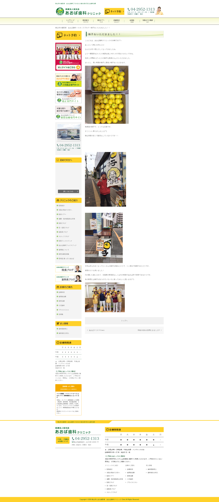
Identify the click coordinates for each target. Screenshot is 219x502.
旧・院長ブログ (64, 228)
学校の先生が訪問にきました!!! (149, 330)
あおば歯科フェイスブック (68, 245)
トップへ (124, 321)
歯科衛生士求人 (64, 333)
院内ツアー (62, 214)
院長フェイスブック (65, 241)
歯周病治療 (62, 296)
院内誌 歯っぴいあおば (66, 258)
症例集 (61, 314)
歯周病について (64, 250)
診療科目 (62, 292)
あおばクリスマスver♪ (97, 330)
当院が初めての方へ (65, 210)
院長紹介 (62, 205)
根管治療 (62, 301)
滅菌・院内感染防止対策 (67, 219)
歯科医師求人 (63, 329)
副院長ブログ (63, 232)
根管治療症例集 (64, 254)
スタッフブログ (64, 236)
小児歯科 (62, 305)
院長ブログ (62, 223)
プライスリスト (64, 310)
